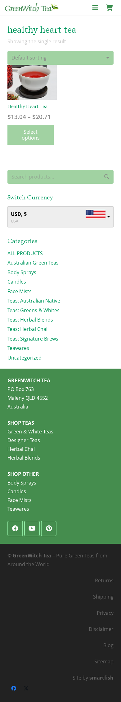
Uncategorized (24, 357)
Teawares (18, 348)
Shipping (103, 596)
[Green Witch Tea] (32, 7)
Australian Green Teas (33, 262)
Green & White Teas (30, 431)
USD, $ (19, 214)
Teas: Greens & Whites (33, 310)
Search (107, 176)
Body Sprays (21, 272)
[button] (95, 8)
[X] (26, 688)
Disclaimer (101, 629)
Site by (93, 677)
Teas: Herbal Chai (27, 329)
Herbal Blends (23, 457)
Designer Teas (23, 440)
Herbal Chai (21, 449)
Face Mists (19, 291)
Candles (16, 281)
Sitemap (104, 661)
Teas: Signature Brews (32, 338)
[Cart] (109, 8)
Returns (104, 580)
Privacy (105, 612)
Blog (108, 645)
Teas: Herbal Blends (30, 319)
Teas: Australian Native (33, 300)
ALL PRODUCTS (25, 253)
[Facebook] (15, 528)
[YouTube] (32, 528)
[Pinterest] (48, 528)
